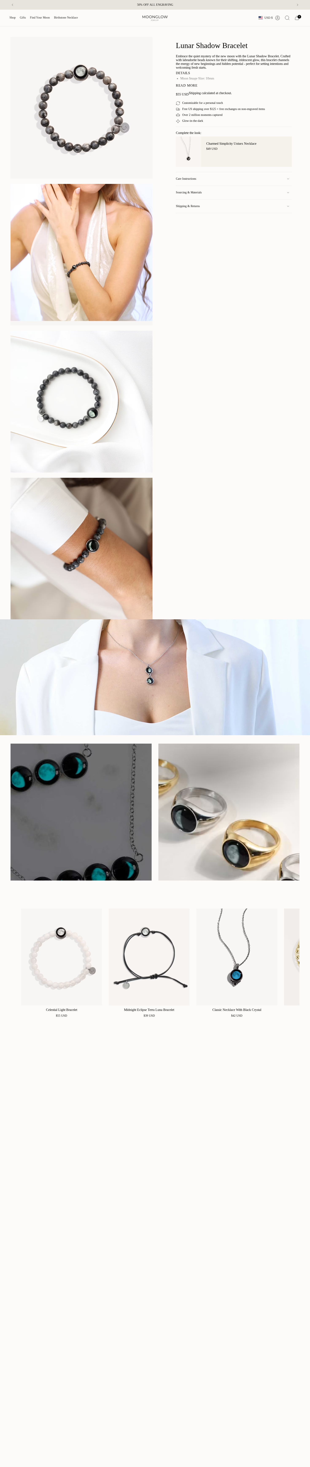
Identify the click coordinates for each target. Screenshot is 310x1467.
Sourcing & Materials (189, 192)
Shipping (195, 93)
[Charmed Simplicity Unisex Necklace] (188, 152)
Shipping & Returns (188, 206)
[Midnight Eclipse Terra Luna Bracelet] (149, 957)
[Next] (297, 5)
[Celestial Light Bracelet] (61, 957)
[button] (12, 18)
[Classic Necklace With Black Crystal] (236, 957)
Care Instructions (186, 178)
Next (293, 957)
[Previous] (12, 5)
